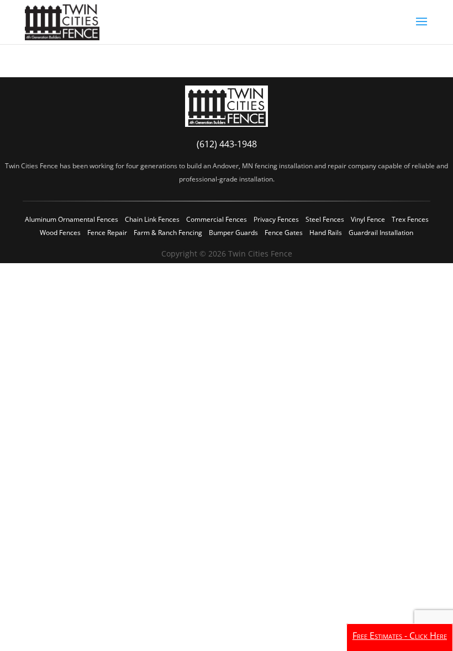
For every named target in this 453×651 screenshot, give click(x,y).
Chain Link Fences (152, 219)
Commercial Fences (216, 219)
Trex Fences (410, 219)
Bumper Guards (233, 232)
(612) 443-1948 (227, 144)
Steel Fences (324, 219)
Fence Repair (107, 232)
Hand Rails (325, 232)
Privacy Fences (276, 219)
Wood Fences (60, 232)
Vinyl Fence (368, 219)
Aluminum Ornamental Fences (71, 219)
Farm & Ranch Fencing (168, 232)
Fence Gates (284, 232)
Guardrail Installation (381, 232)
